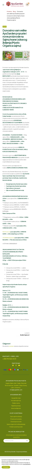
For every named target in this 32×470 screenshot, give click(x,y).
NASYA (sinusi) (6, 231)
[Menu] (4, 4)
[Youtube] (19, 365)
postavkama (26, 464)
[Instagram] (16, 365)
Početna (9, 11)
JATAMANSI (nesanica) (9, 237)
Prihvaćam (5, 467)
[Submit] (26, 440)
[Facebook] (13, 365)
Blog (14, 11)
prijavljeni (11, 346)
